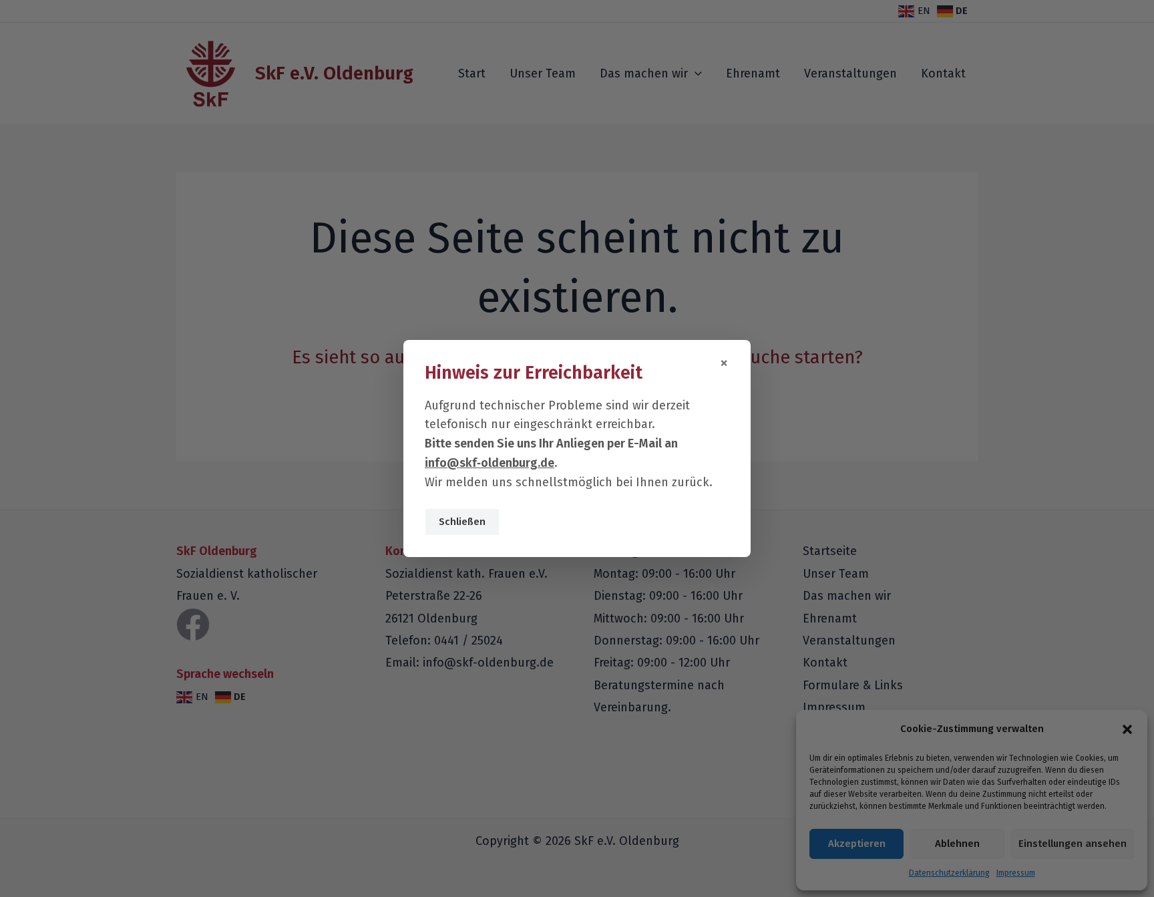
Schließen (462, 522)
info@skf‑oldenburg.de (489, 463)
